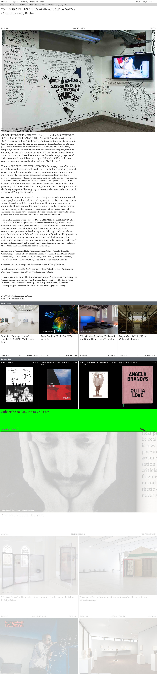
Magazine (15, 2)
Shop (42, 2)
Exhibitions (34, 2)
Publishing (24, 2)
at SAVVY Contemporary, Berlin (16, 295)
